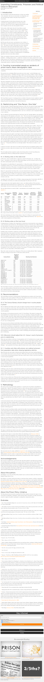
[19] (36, 343)
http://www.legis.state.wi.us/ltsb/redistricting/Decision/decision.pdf (13, 556)
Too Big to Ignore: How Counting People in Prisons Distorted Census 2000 (25, 485)
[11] (42, 135)
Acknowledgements (36, 46)
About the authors (35, 48)
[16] (24, 184)
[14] (42, 146)
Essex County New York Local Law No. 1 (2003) (10, 600)
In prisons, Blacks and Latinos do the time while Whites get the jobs (32, 658)
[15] (3, 149)
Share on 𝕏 (22, 630)
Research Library (5, 621)
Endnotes (34, 50)
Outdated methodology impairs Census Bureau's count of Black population (20, 522)
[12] (5, 142)
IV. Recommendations (36, 28)
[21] (5, 344)
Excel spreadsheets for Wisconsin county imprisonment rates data (17, 452)
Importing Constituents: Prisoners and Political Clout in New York (14, 481)
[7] (37, 95)
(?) (14, 620)
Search (41, 0)
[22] (41, 344)
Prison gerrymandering (6, 622)
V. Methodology (35, 44)
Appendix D (22, 451)
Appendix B (39, 216)
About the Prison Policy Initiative (10, 657)
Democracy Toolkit (35, 434)
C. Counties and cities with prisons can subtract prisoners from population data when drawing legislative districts (38, 40)
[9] (23, 115)
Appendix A (3, 189)
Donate (22, 632)
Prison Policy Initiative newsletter (8, 620)
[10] (28, 128)
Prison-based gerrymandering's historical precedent (32, 677)
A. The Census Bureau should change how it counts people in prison (37, 31)
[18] (19, 340)
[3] (23, 46)
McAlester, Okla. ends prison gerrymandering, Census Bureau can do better (10, 677)
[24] (15, 374)
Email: (2, 615)
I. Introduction (35, 13)
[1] (24, 30)
